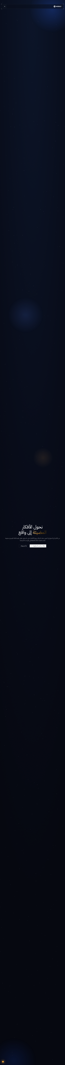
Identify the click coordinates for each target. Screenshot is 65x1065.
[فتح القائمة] (4, 6)
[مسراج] (58, 6)
